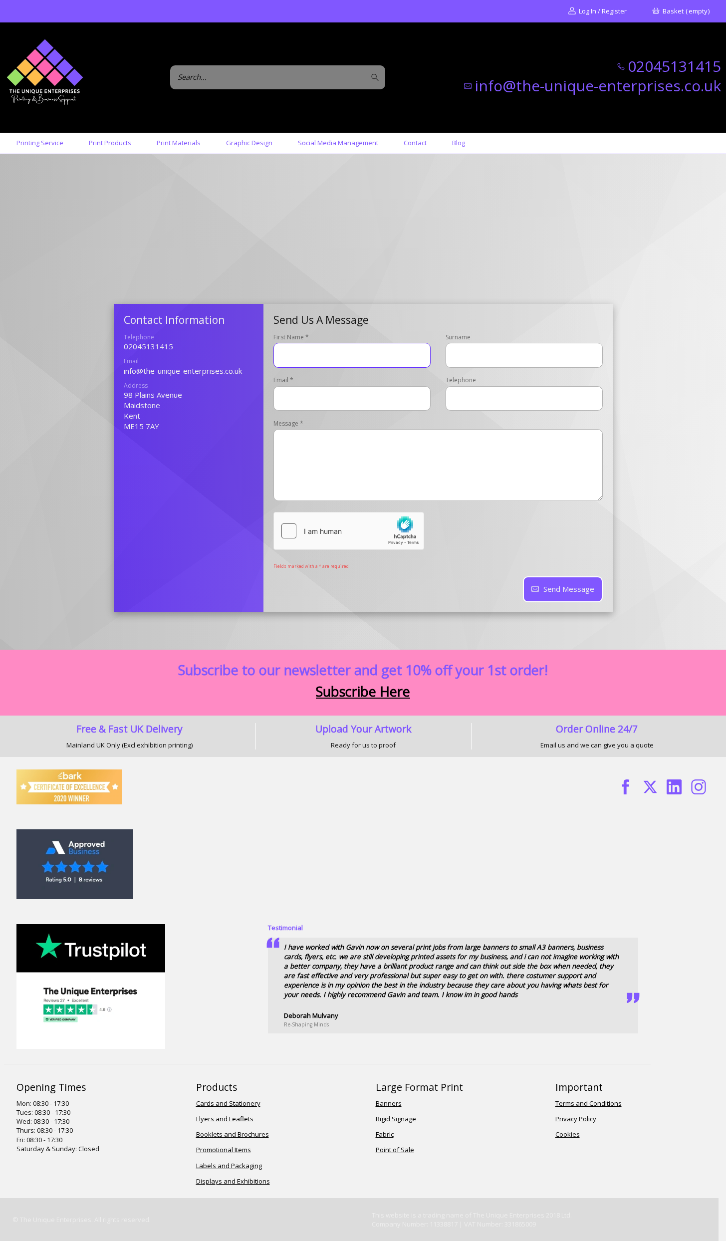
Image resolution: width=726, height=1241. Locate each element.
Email (283, 380)
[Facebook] (625, 787)
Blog (458, 142)
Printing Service (39, 142)
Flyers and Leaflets (224, 1118)
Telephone (461, 380)
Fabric (385, 1134)
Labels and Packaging (229, 1165)
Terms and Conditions (588, 1103)
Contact (415, 142)
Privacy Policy (575, 1118)
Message (288, 423)
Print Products (110, 142)
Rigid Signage (396, 1118)
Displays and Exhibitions (233, 1181)
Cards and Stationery (228, 1103)
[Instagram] (699, 787)
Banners (389, 1103)
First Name (291, 337)
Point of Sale (395, 1149)
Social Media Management (338, 142)
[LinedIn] (674, 787)
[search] (376, 77)
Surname (458, 337)
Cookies (567, 1134)
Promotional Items (223, 1149)
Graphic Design (249, 142)
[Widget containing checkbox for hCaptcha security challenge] (348, 531)
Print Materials (179, 142)
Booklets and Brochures (232, 1134)
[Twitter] (650, 787)
